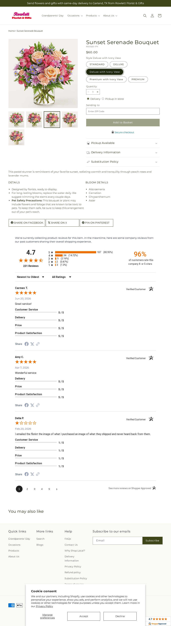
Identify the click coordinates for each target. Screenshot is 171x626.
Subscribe (152, 540)
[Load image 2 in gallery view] (34, 119)
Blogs (39, 544)
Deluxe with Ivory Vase (105, 71)
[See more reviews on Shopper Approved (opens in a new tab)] (38, 344)
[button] (74, 15)
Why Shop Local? (75, 550)
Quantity (91, 86)
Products (13, 550)
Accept (83, 616)
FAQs (68, 538)
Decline (120, 616)
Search (40, 538)
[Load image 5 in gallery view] (16, 137)
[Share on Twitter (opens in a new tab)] (32, 344)
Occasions (14, 544)
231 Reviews (35, 266)
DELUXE (118, 64)
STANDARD (97, 64)
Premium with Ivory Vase (106, 79)
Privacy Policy (44, 606)
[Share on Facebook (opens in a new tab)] (27, 344)
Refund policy (73, 572)
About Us (13, 556)
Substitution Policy (76, 578)
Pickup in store (114, 98)
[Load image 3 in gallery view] (52, 119)
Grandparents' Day (19, 538)
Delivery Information (72, 558)
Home (11, 31)
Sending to (98, 105)
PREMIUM (138, 79)
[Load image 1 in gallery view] (16, 119)
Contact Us (71, 544)
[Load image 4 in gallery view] (70, 119)
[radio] (85, 252)
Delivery (95, 98)
